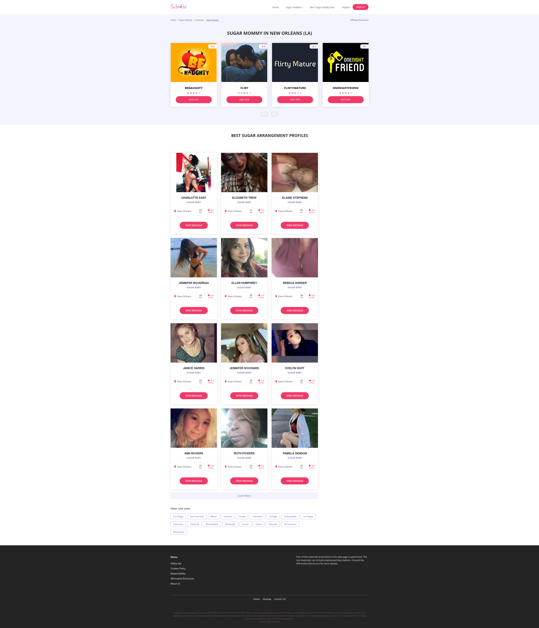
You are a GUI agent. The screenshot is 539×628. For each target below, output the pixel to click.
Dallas (259, 524)
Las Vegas (308, 516)
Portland (194, 524)
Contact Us (280, 599)
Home (275, 7)
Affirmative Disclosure (182, 578)
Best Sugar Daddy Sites (322, 7)
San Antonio (290, 524)
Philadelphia (212, 524)
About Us (175, 583)
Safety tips (176, 563)
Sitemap (267, 599)
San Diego (178, 516)
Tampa (242, 516)
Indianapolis (290, 516)
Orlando (228, 516)
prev (264, 114)
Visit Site (194, 99)
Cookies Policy (178, 568)
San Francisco (197, 516)
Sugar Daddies (293, 7)
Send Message (193, 225)
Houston (273, 524)
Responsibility (178, 573)
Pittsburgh (230, 524)
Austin (245, 524)
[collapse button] (244, 495)
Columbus (257, 516)
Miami (214, 516)
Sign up (360, 7)
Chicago (273, 516)
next (275, 114)
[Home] (185, 6)
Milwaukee (178, 531)
